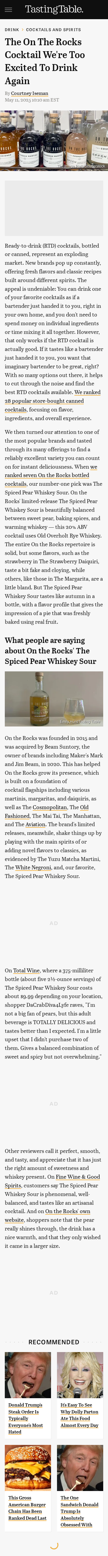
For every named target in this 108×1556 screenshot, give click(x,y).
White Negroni (33, 867)
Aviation (35, 824)
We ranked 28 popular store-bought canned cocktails (52, 400)
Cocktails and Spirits (53, 29)
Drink (12, 29)
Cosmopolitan (50, 807)
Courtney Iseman (29, 93)
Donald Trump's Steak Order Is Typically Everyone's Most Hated (25, 1418)
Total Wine (26, 970)
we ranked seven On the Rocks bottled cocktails (51, 475)
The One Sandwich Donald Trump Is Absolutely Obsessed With (79, 1511)
